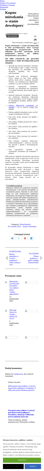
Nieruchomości (12, 36)
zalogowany (18, 374)
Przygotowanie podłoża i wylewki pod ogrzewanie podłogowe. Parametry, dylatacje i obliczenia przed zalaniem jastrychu (21, 413)
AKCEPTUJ (22, 460)
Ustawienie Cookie (12, 466)
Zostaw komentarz (29, 226)
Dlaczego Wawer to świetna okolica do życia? (13, 314)
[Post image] (6, 282)
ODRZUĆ (33, 466)
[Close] (41, 438)
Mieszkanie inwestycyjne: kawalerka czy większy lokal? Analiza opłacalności (14, 288)
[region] (22, 454)
